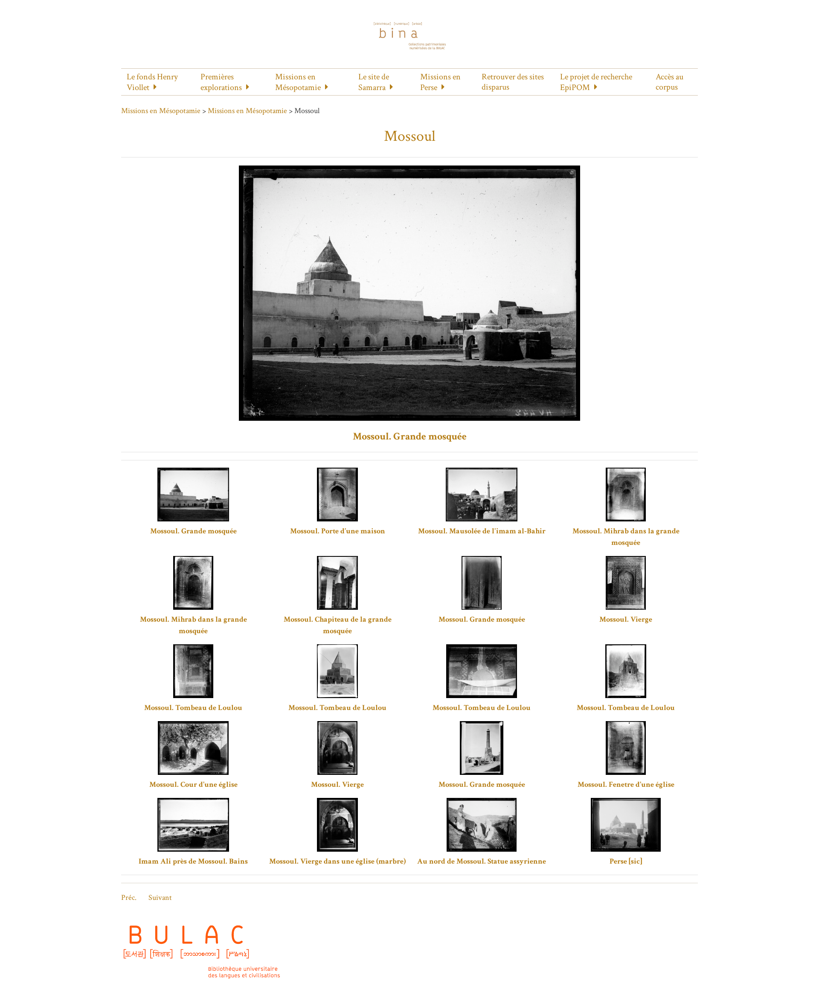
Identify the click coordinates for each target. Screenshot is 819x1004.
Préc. (128, 897)
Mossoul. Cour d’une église (193, 784)
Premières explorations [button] (221, 82)
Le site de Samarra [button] (373, 82)
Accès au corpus (669, 82)
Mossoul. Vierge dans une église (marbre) (337, 861)
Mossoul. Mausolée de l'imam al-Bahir (482, 531)
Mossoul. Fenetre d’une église (626, 784)
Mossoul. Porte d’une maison (337, 531)
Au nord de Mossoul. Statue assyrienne (481, 861)
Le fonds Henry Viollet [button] (152, 82)
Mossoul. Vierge (625, 619)
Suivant (160, 897)
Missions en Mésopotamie (160, 111)
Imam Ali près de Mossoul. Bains (193, 861)
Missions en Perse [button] (440, 82)
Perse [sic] (626, 861)
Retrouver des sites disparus (513, 82)
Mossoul (410, 136)
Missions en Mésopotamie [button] (298, 82)
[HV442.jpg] (409, 292)
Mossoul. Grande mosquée (410, 436)
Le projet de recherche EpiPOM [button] (596, 82)
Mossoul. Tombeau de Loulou (193, 708)
